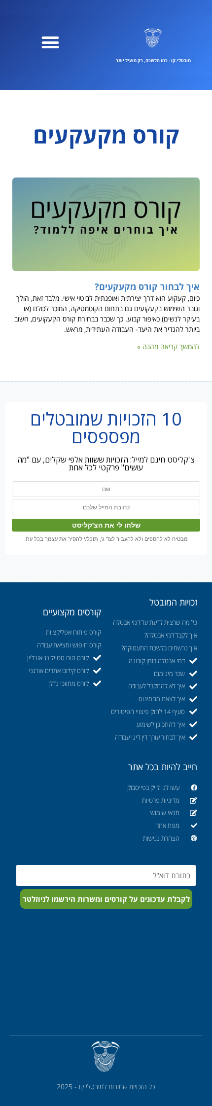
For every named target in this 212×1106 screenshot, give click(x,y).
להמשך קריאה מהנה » (168, 346)
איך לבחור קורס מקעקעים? (147, 286)
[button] (50, 42)
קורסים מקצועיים (72, 612)
